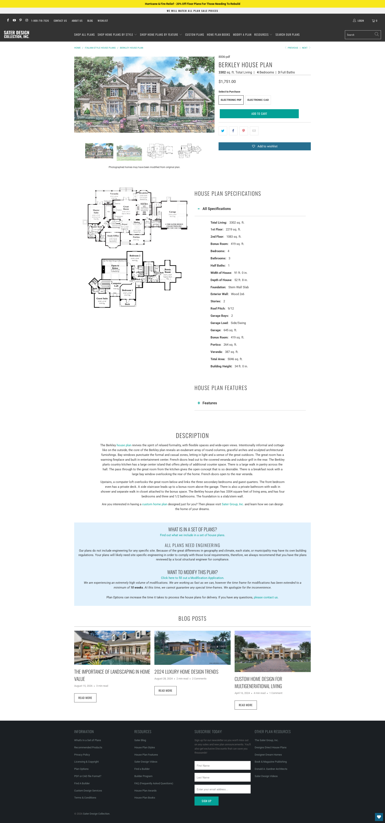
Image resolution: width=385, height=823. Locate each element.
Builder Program (143, 776)
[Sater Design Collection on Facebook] (7, 20)
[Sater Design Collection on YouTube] (14, 20)
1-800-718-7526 (40, 20)
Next (305, 48)
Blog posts (192, 618)
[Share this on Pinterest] (243, 130)
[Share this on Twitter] (223, 130)
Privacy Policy (82, 754)
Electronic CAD (258, 99)
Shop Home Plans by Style (116, 34)
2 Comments (199, 678)
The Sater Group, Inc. (267, 740)
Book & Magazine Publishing (271, 761)
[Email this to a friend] (254, 130)
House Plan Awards (145, 790)
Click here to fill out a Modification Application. (192, 574)
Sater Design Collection (96, 813)
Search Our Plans (288, 34)
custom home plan (154, 504)
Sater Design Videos (145, 761)
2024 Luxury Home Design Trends (186, 671)
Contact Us (60, 20)
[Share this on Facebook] (233, 130)
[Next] (211, 94)
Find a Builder (142, 768)
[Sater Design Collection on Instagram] (26, 20)
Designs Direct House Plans (271, 747)
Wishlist (103, 20)
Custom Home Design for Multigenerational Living (258, 682)
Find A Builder (82, 783)
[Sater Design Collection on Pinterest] (20, 20)
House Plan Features (146, 754)
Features (210, 403)
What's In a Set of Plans (87, 740)
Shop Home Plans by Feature (159, 34)
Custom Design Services (88, 790)
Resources (262, 34)
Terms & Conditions (85, 797)
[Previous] (77, 94)
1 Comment (275, 693)
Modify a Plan (242, 34)
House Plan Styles (144, 747)
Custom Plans (194, 34)
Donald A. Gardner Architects (271, 768)
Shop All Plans (84, 34)
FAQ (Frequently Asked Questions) (153, 783)
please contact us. (266, 597)
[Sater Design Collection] (16, 35)
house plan (124, 445)
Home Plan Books (218, 34)
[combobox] (363, 34)
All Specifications (217, 209)
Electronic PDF (231, 99)
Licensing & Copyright (86, 761)
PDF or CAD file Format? (87, 776)
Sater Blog (140, 740)
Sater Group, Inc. (233, 504)
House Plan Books (144, 797)
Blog (90, 20)
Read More (85, 698)
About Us (77, 20)
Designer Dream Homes (268, 754)
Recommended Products (88, 747)
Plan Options (81, 768)
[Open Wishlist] (379, 817)
